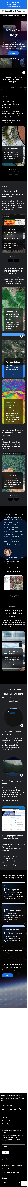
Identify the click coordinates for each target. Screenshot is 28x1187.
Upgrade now (15, 6)
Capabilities (12, 15)
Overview (4, 15)
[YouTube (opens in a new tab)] (11, 1109)
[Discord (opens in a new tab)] (15, 1109)
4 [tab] (15, 169)
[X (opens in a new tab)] (7, 1109)
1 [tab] (9, 169)
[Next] (16, 595)
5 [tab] (17, 169)
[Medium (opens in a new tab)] (20, 1109)
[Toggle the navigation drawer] (24, 11)
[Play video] (23, 72)
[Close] (25, 4)
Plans (23, 15)
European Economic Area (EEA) (12, 1098)
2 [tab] (11, 169)
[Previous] (10, 595)
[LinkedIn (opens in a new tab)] (3, 1109)
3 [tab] (13, 169)
